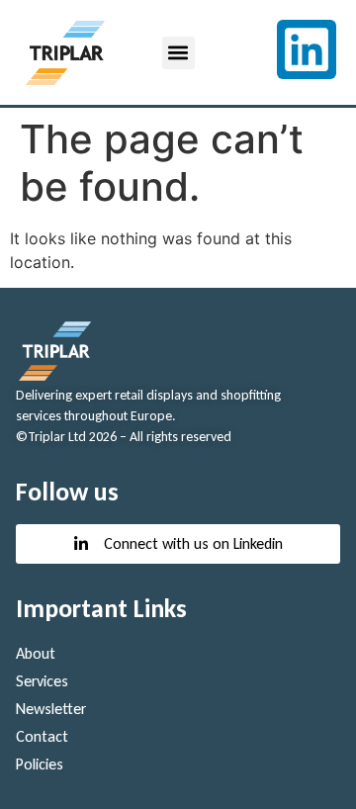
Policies (39, 764)
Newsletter (51, 708)
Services (42, 681)
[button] (178, 53)
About (35, 653)
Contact (42, 736)
